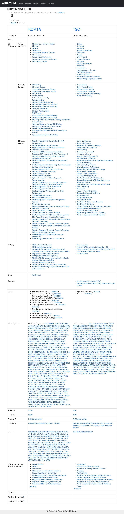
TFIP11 (60, 393)
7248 (74, 410)
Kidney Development (84, 141)
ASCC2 (67, 326)
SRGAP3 (60, 389)
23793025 (96, 291)
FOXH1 (109, 339)
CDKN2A (107, 332)
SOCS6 (54, 387)
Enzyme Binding (38, 100)
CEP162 (37, 337)
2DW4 (35, 432)
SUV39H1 (53, 391)
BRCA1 (41, 330)
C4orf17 (53, 330)
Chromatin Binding (38, 87)
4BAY (39, 438)
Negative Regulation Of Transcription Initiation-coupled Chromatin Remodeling (51, 220)
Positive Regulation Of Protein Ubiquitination (47, 169)
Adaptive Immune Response (87, 147)
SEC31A (108, 361)
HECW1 (83, 343)
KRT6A (41, 361)
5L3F (38, 442)
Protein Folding (82, 149)
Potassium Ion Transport (85, 152)
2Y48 (66, 434)
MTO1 (36, 367)
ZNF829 (48, 406)
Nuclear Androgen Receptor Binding (44, 117)
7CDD (53, 449)
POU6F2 (100, 356)
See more (33, 486)
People (35, 3)
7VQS (47, 451)
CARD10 (37, 332)
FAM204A (44, 343)
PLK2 (89, 356)
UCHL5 (30, 400)
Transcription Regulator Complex (43, 52)
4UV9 (57, 438)
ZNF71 (36, 406)
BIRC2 (67, 328)
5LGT (55, 442)
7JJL (34, 451)
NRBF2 (47, 371)
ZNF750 (42, 406)
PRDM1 (39, 378)
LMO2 (110, 347)
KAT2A (104, 345)
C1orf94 (75, 330)
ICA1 (83, 345)
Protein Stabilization (84, 199)
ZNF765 (104, 374)
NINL (82, 354)
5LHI (30, 445)
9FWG (48, 460)
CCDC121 (50, 332)
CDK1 (92, 332)
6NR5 (59, 447)
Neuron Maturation (38, 180)
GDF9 (57, 345)
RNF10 (36, 382)
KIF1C (81, 347)
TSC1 (77, 29)
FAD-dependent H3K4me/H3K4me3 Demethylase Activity (49, 131)
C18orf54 (47, 330)
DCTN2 (93, 337)
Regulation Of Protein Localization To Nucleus (93, 481)
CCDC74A (38, 334)
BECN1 (102, 328)
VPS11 (52, 400)
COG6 (111, 334)
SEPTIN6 (61, 382)
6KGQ (40, 447)
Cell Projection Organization (86, 176)
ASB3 (62, 326)
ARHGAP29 (49, 326)
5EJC (79, 432)
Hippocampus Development (86, 171)
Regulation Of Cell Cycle (85, 204)
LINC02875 (40, 363)
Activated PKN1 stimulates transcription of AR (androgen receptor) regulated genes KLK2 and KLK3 (50, 250)
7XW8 (66, 451)
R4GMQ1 (57, 423)
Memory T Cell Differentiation (87, 191)
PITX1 (80, 356)
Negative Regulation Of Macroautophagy (91, 169)
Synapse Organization (84, 197)
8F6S (56, 453)
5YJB (38, 445)
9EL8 (39, 460)
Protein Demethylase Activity (42, 128)
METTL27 (43, 365)
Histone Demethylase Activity (42, 102)
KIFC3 (50, 356)
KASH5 (31, 356)
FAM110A (85, 339)
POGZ (94, 356)
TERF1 (45, 393)
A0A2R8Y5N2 (88, 423)
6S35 (63, 447)
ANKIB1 (111, 324)
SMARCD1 (32, 387)
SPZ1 (55, 389)
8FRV (43, 456)
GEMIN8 (85, 341)
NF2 (78, 354)
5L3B (61, 440)
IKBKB (92, 345)
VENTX (97, 369)
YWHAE (94, 371)
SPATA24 (31, 389)
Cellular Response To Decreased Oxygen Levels (94, 184)
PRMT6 (75, 358)
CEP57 (43, 337)
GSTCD (59, 347)
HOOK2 (107, 343)
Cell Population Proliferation (86, 158)
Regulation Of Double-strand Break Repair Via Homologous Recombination (48, 157)
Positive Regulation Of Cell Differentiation (46, 186)
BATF (57, 328)
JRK (60, 354)
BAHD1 (45, 328)
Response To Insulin (84, 182)
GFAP (91, 341)
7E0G (30, 451)
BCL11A (97, 328)
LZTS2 (87, 350)
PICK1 (75, 356)
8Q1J (30, 458)
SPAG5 (86, 365)
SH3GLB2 (50, 384)
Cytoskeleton (81, 464)
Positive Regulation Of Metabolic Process (91, 477)
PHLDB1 (108, 354)
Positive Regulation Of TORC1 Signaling (91, 215)
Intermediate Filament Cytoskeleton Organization (49, 475)
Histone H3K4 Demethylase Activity (44, 104)
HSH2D (78, 345)
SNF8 (43, 387)
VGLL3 (108, 369)
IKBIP (64, 352)
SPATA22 (60, 387)
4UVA (61, 438)
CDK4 (96, 332)
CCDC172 (64, 332)
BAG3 (91, 328)
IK (61, 352)
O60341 (50, 423)
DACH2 (87, 337)
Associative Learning (84, 162)
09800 (30, 415)
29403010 (62, 304)
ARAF (100, 326)
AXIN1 (86, 328)
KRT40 (36, 361)
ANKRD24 (76, 326)
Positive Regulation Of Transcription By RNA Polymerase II (48, 192)
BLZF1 (30, 330)
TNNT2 (37, 395)
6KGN (65, 445)
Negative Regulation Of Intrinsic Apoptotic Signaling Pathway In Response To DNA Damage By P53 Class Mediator (51, 225)
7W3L (61, 451)
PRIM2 (45, 378)
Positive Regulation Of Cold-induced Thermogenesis (50, 215)
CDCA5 (66, 334)
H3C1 (38, 350)
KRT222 (42, 358)
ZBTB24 (50, 402)
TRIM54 (66, 395)
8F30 (48, 453)
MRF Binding (36, 113)
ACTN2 (100, 324)
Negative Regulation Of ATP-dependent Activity (93, 180)
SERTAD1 (84, 363)
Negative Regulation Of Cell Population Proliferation (95, 160)
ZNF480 (61, 404)
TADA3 (65, 391)
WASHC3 (31, 402)
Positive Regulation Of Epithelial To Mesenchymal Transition (49, 161)
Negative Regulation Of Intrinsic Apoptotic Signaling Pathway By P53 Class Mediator (50, 231)
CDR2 (82, 334)
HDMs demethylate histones (42, 247)
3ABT (39, 436)
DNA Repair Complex (39, 61)
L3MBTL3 (58, 361)
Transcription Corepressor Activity (44, 91)
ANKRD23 (64, 324)
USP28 (47, 400)
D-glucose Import (83, 195)
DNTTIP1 (38, 341)
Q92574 (109, 425)
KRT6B (47, 361)
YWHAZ (75, 374)
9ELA (43, 460)
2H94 (44, 432)
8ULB (43, 458)
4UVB (66, 438)
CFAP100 (60, 337)
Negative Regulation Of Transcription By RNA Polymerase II (48, 142)
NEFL (44, 369)
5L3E (34, 442)
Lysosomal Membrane (84, 50)
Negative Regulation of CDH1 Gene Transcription (49, 264)
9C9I (87, 432)
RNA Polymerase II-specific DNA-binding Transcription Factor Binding (51, 120)
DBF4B (56, 339)
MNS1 (54, 365)
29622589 (35, 311)
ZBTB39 (56, 402)
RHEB (102, 358)
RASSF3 (45, 380)
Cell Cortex (80, 61)
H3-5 (33, 350)
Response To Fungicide (40, 208)
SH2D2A (92, 363)
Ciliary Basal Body (83, 74)
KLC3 (54, 356)
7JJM (39, 451)
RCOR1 (57, 380)
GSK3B (54, 347)
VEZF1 (102, 369)
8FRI (34, 456)
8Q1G (64, 456)
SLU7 (57, 384)
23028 (30, 410)
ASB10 (56, 326)
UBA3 (51, 397)
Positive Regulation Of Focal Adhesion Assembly (94, 206)
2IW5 (53, 432)
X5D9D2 (76, 427)
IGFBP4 (57, 352)
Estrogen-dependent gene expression (45, 256)
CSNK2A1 (42, 339)
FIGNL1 (63, 343)
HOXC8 (113, 343)
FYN (35, 345)
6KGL (56, 445)
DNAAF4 (62, 339)
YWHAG (100, 371)
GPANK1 (108, 341)
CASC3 (90, 330)
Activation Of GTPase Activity (87, 210)
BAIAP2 (52, 328)
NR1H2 (65, 369)
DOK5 (104, 337)
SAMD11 (84, 361)
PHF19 (30, 376)
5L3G (42, 442)
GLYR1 (61, 345)
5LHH (68, 442)
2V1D (30, 434)
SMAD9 (62, 384)
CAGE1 (31, 332)
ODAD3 (52, 371)
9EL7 (35, 460)
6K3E (47, 445)
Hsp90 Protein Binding (84, 95)
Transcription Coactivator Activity (43, 89)
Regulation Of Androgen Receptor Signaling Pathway (50, 206)
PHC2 (64, 374)
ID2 (48, 352)
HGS (88, 343)
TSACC (31, 397)
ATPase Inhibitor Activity (85, 89)
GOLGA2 (31, 347)
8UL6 (34, 458)
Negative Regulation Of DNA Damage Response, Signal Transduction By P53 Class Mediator (49, 183)
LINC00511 (32, 363)
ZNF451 (55, 404)
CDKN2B (76, 334)
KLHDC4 (60, 356)
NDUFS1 (31, 369)
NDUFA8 (64, 367)
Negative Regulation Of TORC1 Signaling (91, 212)
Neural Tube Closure (84, 143)
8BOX (39, 453)
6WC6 (44, 449)
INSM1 (35, 354)
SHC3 (104, 363)
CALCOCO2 (83, 330)
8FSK (48, 456)
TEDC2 (39, 393)
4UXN (35, 440)
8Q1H (69, 456)
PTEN (62, 378)
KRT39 (30, 361)
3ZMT (53, 436)
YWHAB (88, 371)
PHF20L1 (37, 376)
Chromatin (35, 46)
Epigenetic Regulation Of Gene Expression (47, 178)
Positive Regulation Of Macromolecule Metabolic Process (94, 485)
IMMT (30, 354)
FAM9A (51, 343)
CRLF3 (35, 339)
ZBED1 (43, 402)
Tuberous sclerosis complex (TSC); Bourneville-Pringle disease (96, 284)
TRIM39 (60, 395)
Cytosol (79, 55)
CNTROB (105, 334)
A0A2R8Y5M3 (78, 423)
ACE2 (46, 324)
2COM (30, 432)
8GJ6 (52, 456)
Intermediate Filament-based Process (45, 477)
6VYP (35, 449)
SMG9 (109, 363)
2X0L (34, 434)
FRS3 (75, 341)
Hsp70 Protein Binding (84, 87)
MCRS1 (37, 365)
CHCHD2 (87, 334)
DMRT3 (98, 337)
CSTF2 (75, 337)
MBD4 (67, 363)
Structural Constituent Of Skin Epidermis (46, 471)
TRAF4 (54, 395)
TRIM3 (102, 367)
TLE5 (65, 393)
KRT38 (64, 358)
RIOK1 (30, 382)
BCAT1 (62, 328)
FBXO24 (57, 343)
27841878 (47, 313)
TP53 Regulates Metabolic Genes (88, 251)
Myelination (81, 189)
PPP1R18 (112, 356)
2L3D (57, 432)
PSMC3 (56, 378)
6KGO (30, 447)
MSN (82, 352)
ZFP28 (30, 404)
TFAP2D (82, 367)
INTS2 (40, 354)
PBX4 (36, 374)
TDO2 (34, 393)
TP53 (42, 395)
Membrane (80, 65)
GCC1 (52, 345)
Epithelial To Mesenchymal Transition (45, 145)
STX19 (41, 391)
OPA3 (68, 371)
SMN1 (38, 387)
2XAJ (52, 434)
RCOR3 (63, 380)
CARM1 (43, 332)
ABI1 (90, 324)
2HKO (48, 432)
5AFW (44, 440)
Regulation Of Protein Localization (44, 171)
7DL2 (83, 432)
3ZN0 (30, 438)
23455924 (61, 12)
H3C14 (42, 350)
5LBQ (47, 442)
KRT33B (53, 358)
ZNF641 (31, 406)
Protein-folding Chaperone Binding (88, 93)
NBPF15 (51, 367)
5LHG (64, 442)
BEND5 (108, 328)
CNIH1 (93, 334)
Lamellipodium (82, 68)
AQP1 (95, 326)
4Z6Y (75, 432)
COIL (66, 337)
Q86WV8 (103, 425)
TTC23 (41, 397)
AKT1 (106, 324)
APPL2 (90, 326)
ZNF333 (43, 404)
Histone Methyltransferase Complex (44, 59)
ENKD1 (75, 339)
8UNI (56, 458)
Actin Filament (82, 57)
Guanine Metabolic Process (42, 195)
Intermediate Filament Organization (44, 473)
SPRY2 (44, 389)
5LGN (51, 442)
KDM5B (36, 356)
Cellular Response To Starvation (88, 167)
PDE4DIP (47, 374)
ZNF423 (91, 374)
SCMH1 (102, 361)
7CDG (67, 449)
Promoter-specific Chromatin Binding (45, 135)
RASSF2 (38, 380)
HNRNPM (93, 343)
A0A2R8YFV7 (88, 425)
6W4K (39, 449)
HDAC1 (65, 350)
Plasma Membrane (83, 59)
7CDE (58, 449)
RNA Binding (36, 93)
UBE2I (63, 397)
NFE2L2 (49, 369)
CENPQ (31, 337)
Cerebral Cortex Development (42, 167)
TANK (103, 365)
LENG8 (64, 361)
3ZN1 (34, 438)
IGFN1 (87, 345)
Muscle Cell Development (41, 204)
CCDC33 (31, 334)
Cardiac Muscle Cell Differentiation (89, 208)
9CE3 (91, 432)
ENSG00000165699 (80, 419)
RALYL (81, 358)
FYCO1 (30, 345)
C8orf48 (59, 330)
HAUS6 (59, 350)
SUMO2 (47, 391)
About (21, 3)
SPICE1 (38, 389)
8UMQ (51, 458)
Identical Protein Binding (40, 111)
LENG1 (104, 347)
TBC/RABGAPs (82, 253)
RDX (98, 358)
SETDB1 (38, 384)
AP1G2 (30, 326)
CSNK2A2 (49, 339)
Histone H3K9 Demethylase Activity (44, 106)
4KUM (48, 438)
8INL (56, 456)
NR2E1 (41, 371)
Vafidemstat (36, 275)
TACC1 (60, 391)
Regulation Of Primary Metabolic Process (46, 484)
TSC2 (113, 367)
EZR (80, 339)
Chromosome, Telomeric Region (43, 44)
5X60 (34, 445)
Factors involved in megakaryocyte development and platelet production (50, 267)
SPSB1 (49, 389)
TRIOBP (108, 367)
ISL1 (44, 354)
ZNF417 (85, 374)
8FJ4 (64, 453)
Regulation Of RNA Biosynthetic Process (46, 481)
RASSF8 (51, 380)
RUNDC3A (76, 361)
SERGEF (31, 384)
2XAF (39, 434)
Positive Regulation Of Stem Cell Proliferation (48, 239)
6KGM (60, 445)
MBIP (106, 350)
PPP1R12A (32, 378)
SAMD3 (54, 382)
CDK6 (101, 332)
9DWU (30, 460)
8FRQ (39, 456)
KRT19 (36, 358)
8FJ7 (68, 453)
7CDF (63, 449)
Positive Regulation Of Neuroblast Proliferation (48, 147)
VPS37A (59, 400)
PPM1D (65, 376)
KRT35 (59, 358)
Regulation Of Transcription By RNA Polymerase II (50, 154)
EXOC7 (31, 343)
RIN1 (107, 358)
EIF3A (109, 337)
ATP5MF (31, 328)
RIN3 (111, 358)
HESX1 (31, 352)
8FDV (60, 453)
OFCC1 (58, 371)
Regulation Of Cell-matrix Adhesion (89, 145)
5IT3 (57, 440)
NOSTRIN (59, 369)
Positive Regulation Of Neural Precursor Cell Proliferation (47, 235)
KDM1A (34, 29)
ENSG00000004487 (35, 419)
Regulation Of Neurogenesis (42, 197)
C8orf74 (65, 330)
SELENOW (77, 363)
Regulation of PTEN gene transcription (45, 253)
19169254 (88, 294)
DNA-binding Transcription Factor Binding (46, 126)
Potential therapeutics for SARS (43, 262)
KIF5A (86, 347)
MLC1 (50, 365)
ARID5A (106, 326)
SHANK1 (98, 363)
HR (74, 345)
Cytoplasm (80, 46)
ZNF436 (49, 404)
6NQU (54, 447)
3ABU (43, 436)
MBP (110, 350)
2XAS (62, 434)
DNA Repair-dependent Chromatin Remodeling (48, 217)
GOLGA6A (39, 347)
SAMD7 (90, 361)
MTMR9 (31, 367)
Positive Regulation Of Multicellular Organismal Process (48, 200)
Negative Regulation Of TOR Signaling (90, 178)
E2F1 (48, 341)
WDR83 (38, 402)
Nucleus (35, 48)
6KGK (51, 445)
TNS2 (97, 367)
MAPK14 (100, 350)
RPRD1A (48, 382)
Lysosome (80, 48)
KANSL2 (99, 345)
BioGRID (13, 23)
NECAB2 (38, 369)
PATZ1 (102, 354)
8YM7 (65, 458)
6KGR (44, 447)
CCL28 (110, 330)
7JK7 (43, 451)
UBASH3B (57, 397)
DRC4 (44, 341)
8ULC (47, 458)
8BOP (35, 453)
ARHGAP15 (41, 326)
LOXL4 (47, 363)
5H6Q (49, 440)
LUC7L (82, 350)
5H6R (53, 440)
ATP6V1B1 (39, 328)
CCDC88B (104, 330)
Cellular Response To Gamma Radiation (46, 212)
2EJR (40, 432)
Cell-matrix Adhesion (84, 154)
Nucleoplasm (36, 50)
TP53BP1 (48, 395)
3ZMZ (67, 436)
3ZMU (57, 436)
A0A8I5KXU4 (42, 423)
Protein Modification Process (42, 176)
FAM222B (92, 339)
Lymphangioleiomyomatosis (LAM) (89, 281)
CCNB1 (75, 332)
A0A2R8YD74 (77, 425)
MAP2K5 (93, 350)
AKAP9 (51, 324)
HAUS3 (53, 350)
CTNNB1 (81, 337)
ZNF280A (37, 404)
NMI (53, 369)
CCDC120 (96, 330)
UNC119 (37, 400)
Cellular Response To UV (41, 173)
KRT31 (47, 358)
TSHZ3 (83, 369)
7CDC (49, 449)
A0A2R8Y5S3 (98, 423)
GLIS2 (95, 341)
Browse (28, 3)
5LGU (60, 442)
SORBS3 (76, 365)
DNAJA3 (31, 341)
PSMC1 (51, 378)
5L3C (65, 440)
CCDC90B (53, 334)
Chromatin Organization (40, 149)
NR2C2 (36, 371)
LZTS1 (52, 363)
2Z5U (34, 436)
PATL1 (97, 354)
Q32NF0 (96, 425)
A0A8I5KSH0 (33, 423)
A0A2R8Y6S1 (108, 423)
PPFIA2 (106, 356)
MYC (41, 367)
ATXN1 (75, 328)
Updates (51, 3)
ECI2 (52, 341)
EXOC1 (62, 341)
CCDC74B (46, 334)
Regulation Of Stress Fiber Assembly (90, 202)
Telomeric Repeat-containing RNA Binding (47, 124)
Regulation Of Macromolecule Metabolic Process (94, 475)
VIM (112, 369)
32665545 (54, 291)
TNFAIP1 (31, 395)
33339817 (35, 307)
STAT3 (30, 391)
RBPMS (93, 358)
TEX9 (55, 393)
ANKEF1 (58, 324)
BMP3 (36, 330)
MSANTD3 (76, 352)
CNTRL (98, 334)
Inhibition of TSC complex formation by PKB (92, 247)
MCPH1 (31, 365)
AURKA (81, 328)
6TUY (30, 449)
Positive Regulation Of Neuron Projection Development (51, 165)
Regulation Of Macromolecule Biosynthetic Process (95, 479)
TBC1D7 (108, 365)
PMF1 (49, 376)
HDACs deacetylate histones (42, 245)
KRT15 (65, 356)
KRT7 (52, 361)
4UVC (30, 440)
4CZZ (43, 438)
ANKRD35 (84, 326)
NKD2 (87, 354)
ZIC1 (80, 374)
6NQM (49, 447)
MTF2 (64, 365)
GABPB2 (41, 345)
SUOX (98, 365)
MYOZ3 (102, 352)
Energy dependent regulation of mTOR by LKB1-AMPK (96, 249)
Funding (43, 3)
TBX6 (114, 365)
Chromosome (37, 55)
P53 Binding (36, 85)
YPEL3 (81, 371)
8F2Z (44, 453)
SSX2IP (67, 389)
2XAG (43, 434)
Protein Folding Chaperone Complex (89, 78)
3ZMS (48, 436)
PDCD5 (41, 374)
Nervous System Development (87, 156)
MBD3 (63, 363)
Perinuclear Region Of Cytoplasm (88, 76)
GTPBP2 (66, 347)
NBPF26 (58, 367)
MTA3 (59, 365)
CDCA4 (60, 334)
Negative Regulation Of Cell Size (88, 193)
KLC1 (90, 347)
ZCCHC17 (62, 402)
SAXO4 (96, 361)
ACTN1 (95, 324)
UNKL (42, 400)
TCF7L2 (75, 367)
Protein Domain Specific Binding (88, 466)
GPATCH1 (76, 343)
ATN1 (111, 326)
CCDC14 (57, 332)
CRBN (30, 339)
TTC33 (46, 397)
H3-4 (30, 350)
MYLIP (45, 367)
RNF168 (42, 382)
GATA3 (46, 345)
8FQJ (30, 456)
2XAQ (57, 434)
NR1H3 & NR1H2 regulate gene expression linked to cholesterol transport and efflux (50, 259)
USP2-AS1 (90, 369)
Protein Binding (37, 95)
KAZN (110, 345)
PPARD (59, 376)
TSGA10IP (76, 369)
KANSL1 (66, 354)
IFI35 (51, 352)
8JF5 (60, 456)
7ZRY (30, 453)
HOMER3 (37, 352)
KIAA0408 (43, 356)
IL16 (68, 352)
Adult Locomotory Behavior (86, 165)
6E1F (42, 445)
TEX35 (50, 393)
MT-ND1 (87, 352)
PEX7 (53, 374)
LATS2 (99, 347)
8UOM (60, 458)
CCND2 (81, 332)
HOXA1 (43, 352)
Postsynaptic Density (84, 63)
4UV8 (52, 438)
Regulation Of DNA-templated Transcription (47, 152)
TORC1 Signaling (83, 186)
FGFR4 (103, 339)
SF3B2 (44, 384)
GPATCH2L (47, 347)
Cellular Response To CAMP (42, 210)
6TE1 (67, 447)
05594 (75, 415)
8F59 (52, 453)
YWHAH (107, 371)
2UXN (61, 432)
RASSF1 (31, 380)
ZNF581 (67, 404)
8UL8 (38, 458)
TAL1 (30, 393)
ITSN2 (56, 354)
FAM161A (37, 343)
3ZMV (62, 436)
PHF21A (44, 376)
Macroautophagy (82, 245)
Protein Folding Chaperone (86, 91)
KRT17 (30, 358)
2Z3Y (30, 436)
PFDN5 (58, 374)
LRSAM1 (76, 350)
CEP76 (54, 337)
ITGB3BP (50, 354)
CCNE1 (86, 332)
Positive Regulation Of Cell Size (43, 189)
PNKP (54, 376)
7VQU (56, 451)
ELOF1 (57, 341)
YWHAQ (113, 371)
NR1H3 (30, 371)
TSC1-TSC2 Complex (84, 72)
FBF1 (99, 339)
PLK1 (85, 356)
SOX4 (82, 365)
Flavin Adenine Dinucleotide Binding (44, 115)
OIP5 (63, 371)
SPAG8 (92, 365)
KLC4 (95, 347)
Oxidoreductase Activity (40, 98)
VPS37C (76, 371)
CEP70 (48, 337)
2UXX (66, 432)
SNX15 (48, 387)
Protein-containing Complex (41, 57)
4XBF (39, 440)
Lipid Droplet (81, 52)
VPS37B (65, 400)
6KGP (35, 447)
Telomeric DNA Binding (40, 109)
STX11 (36, 391)
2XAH (48, 434)
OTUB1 (30, 374)
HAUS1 (48, 350)
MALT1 (57, 363)
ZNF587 (98, 374)
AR (35, 326)
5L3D (30, 442)
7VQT (52, 451)
